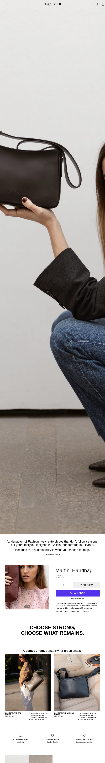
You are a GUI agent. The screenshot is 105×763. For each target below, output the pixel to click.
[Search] (8, 4)
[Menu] (3, 4)
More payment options (77, 598)
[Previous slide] (8, 587)
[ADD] (47, 707)
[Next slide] (46, 587)
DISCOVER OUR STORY (52, 554)
